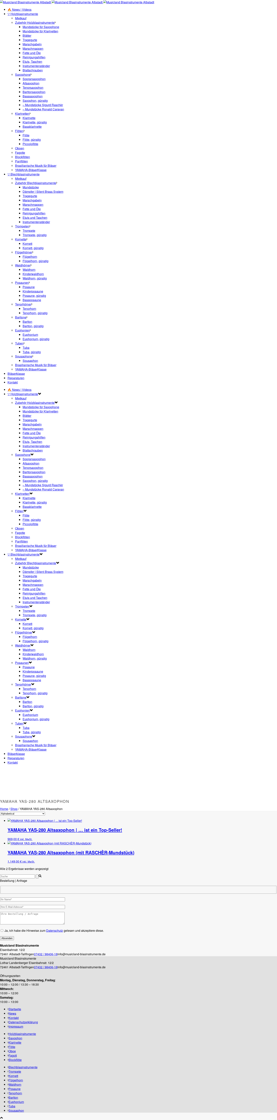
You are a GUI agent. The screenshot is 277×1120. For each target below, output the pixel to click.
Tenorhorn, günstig (35, 313)
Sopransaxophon (34, 79)
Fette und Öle (32, 53)
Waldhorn (29, 269)
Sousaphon (30, 360)
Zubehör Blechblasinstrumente (35, 183)
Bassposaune (32, 300)
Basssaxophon (33, 96)
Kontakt (13, 382)
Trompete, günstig (35, 235)
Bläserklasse (16, 373)
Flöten (19, 131)
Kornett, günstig (33, 248)
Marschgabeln (32, 44)
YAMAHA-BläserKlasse (31, 170)
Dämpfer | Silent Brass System (43, 191)
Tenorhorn (29, 308)
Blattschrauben (33, 70)
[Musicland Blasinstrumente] (77, 2)
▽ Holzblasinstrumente (23, 14)
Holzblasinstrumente (22, 1034)
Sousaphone (23, 356)
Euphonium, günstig (36, 339)
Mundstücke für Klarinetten (40, 31)
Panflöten (21, 161)
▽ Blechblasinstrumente (24, 174)
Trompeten (22, 226)
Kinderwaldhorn (33, 274)
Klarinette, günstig (35, 122)
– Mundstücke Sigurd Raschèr (43, 105)
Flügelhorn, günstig (35, 261)
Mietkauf (20, 18)
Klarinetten (22, 113)
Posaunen (22, 282)
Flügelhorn (30, 256)
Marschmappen (33, 48)
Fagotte (20, 152)
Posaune (29, 287)
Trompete (29, 230)
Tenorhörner (23, 304)
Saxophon (15, 1038)
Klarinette (29, 118)
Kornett (27, 243)
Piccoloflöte (30, 144)
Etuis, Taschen (32, 61)
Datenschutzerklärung (23, 1022)
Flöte (26, 135)
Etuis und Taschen (35, 217)
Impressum (15, 1026)
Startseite (14, 1009)
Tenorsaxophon (33, 87)
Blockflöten (22, 157)
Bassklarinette (32, 126)
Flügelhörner (23, 252)
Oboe (12, 1051)
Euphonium (30, 334)
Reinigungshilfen (34, 57)
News (12, 1013)
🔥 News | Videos (19, 9)
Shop (14, 809)
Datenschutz (54, 930)
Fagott (12, 1055)
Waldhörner (23, 265)
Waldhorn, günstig (35, 278)
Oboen (19, 148)
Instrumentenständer (36, 66)
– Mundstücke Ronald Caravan (43, 109)
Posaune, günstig (34, 295)
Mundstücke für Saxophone (41, 27)
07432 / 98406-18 (45, 954)
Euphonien (22, 330)
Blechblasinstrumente (22, 1067)
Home (4, 809)
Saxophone (23, 74)
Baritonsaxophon (34, 92)
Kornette (20, 239)
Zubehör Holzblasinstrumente (35, 22)
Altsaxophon (31, 83)
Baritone (20, 317)
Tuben (19, 343)
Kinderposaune (33, 291)
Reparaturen (16, 378)
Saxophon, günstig (35, 100)
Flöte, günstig (32, 139)
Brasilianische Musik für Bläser (35, 165)
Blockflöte (15, 1060)
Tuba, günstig (32, 352)
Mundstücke (31, 187)
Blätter (27, 35)
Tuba (26, 347)
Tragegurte (30, 40)
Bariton (27, 321)
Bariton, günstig (33, 326)
